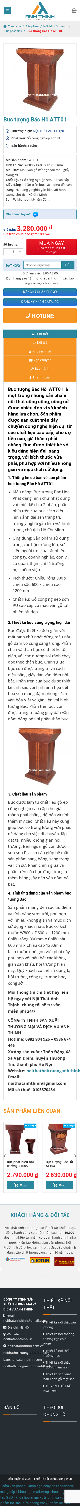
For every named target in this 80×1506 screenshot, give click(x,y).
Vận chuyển (43, 360)
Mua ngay (51, 247)
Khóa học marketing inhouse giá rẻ (44, 1492)
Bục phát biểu (13, 31)
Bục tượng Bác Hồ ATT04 (59, 1164)
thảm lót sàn (11, 1503)
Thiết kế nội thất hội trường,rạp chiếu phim (59, 1339)
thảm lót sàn (60, 1503)
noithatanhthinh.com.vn (26, 1346)
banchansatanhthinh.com (22, 1359)
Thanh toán (41, 377)
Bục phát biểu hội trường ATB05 (20, 1164)
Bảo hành (42, 368)
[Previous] (5, 1155)
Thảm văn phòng (13, 1486)
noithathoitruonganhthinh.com (26, 1353)
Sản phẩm (32, 26)
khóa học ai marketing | (34, 1497)
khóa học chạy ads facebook (50, 1486)
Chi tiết (42, 334)
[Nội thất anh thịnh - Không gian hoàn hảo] (40, 10)
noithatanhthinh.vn (17, 1339)
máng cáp (7, 1492)
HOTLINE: (42, 315)
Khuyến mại (42, 351)
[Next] (75, 1155)
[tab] (40, 334)
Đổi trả (42, 342)
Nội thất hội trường (55, 26)
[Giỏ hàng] (74, 10)
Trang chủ (14, 26)
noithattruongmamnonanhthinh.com (30, 1366)
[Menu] (7, 10)
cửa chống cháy (35, 1503)
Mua (23, 1185)
